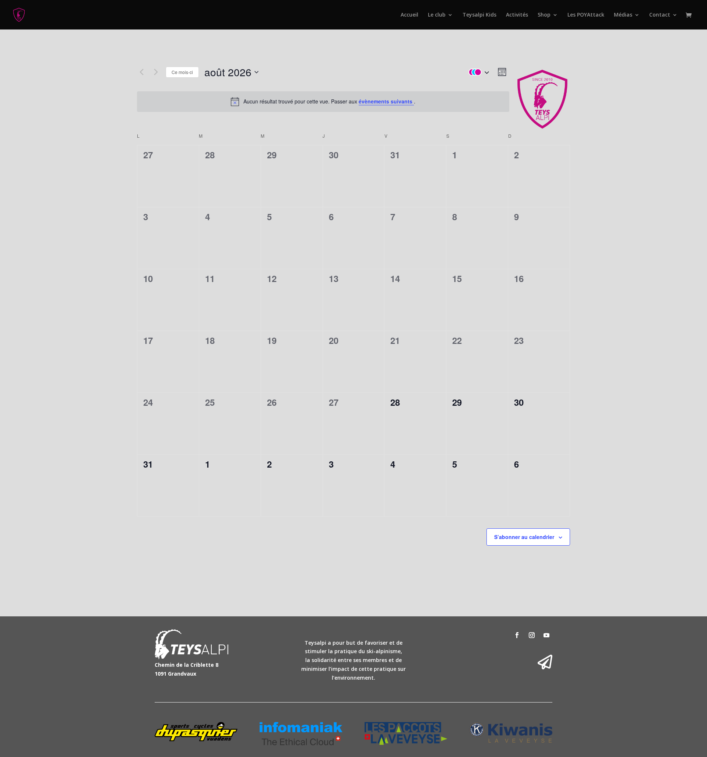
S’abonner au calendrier (524, 537)
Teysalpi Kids (479, 15)
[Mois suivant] (155, 72)
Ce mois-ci (182, 72)
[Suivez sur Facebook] (517, 635)
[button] (477, 72)
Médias (623, 15)
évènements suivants (386, 101)
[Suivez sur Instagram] (532, 635)
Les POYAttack (585, 15)
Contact (659, 15)
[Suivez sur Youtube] (546, 635)
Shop (544, 15)
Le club (437, 15)
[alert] (323, 101)
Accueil (409, 15)
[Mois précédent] (141, 72)
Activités (517, 15)
